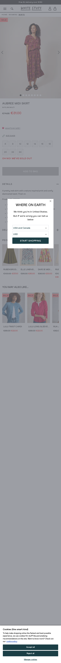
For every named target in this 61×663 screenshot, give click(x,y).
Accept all (30, 647)
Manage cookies (30, 660)
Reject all (30, 653)
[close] (50, 201)
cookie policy (11, 641)
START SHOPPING (30, 241)
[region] (30, 644)
